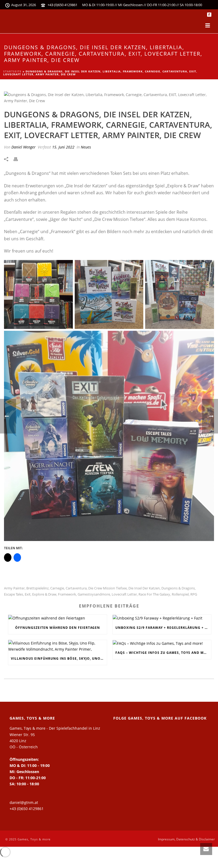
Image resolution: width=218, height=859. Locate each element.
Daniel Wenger (23, 147)
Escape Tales (13, 594)
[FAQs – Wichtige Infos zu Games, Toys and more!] (162, 643)
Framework (67, 594)
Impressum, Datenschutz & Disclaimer (186, 839)
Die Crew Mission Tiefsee (107, 588)
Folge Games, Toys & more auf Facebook (160, 718)
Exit (28, 594)
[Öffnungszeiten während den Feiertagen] (57, 618)
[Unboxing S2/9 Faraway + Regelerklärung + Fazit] (162, 618)
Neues (86, 147)
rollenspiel (180, 594)
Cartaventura (76, 588)
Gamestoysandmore (94, 594)
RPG (193, 594)
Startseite (12, 71)
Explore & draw (44, 594)
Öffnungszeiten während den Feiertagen (57, 627)
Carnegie (57, 588)
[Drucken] (18, 159)
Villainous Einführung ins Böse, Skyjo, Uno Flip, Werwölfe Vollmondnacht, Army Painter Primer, (59, 658)
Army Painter (14, 588)
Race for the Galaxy (154, 594)
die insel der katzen (144, 588)
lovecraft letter (124, 594)
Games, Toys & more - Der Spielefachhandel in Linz (55, 728)
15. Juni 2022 (63, 147)
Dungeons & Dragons (178, 588)
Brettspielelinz (37, 588)
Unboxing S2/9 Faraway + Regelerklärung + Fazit (163, 627)
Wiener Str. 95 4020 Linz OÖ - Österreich (24, 740)
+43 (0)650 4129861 (62, 4)
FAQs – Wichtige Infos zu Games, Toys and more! (163, 652)
